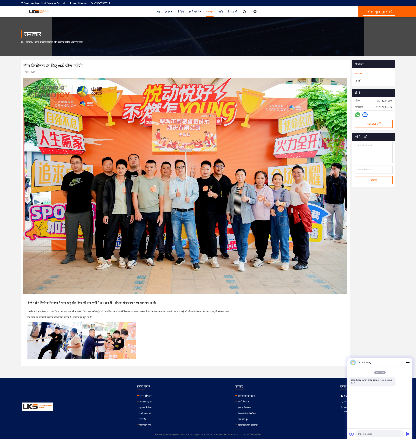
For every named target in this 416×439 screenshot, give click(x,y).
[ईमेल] (365, 115)
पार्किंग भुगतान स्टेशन (246, 395)
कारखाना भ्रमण (145, 401)
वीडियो (181, 11)
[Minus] (408, 362)
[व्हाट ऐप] (357, 114)
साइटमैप (142, 419)
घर (158, 11)
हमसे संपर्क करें (145, 413)
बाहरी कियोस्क (243, 401)
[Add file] (351, 433)
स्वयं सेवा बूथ (243, 419)
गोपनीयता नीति (145, 425)
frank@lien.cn (79, 3)
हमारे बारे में (194, 11)
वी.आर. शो (232, 11)
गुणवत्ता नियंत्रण (146, 407)
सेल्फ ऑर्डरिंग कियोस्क (247, 413)
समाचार (210, 11)
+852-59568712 (101, 3)
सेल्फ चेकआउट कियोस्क (247, 425)
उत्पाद (167, 11)
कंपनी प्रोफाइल (145, 395)
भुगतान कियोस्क (244, 407)
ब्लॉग (220, 11)
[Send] (407, 433)
